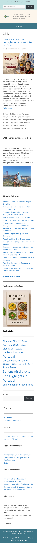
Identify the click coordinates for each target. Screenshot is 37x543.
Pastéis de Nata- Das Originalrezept (16, 239)
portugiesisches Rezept (13, 364)
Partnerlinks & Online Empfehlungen (17, 455)
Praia (6, 367)
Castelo (25, 341)
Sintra (6, 463)
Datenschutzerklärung (12, 421)
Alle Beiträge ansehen (11, 276)
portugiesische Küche (15, 360)
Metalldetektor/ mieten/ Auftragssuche (18, 484)
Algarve (17, 341)
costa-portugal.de (18, 534)
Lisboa (23, 345)
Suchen (30, 6)
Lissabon (8, 348)
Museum (18, 349)
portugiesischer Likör (20, 128)
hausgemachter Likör (18, 125)
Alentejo (7, 341)
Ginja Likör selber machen (20, 123)
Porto (21, 352)
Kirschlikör (7, 128)
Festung (6, 345)
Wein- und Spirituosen (25, 120)
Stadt (22, 384)
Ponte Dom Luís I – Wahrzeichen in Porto (18, 220)
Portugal (9, 356)
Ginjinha (6, 125)
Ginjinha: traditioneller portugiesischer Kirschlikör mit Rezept (18, 42)
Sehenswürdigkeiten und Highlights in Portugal (17, 376)
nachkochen (10, 352)
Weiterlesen (7, 108)
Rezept (14, 367)
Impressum (8, 418)
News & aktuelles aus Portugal (16, 114)
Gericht (15, 344)
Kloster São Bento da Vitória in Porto (17, 217)
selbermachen (10, 384)
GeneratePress (22, 540)
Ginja (7, 123)
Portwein (29, 364)
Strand (29, 384)
